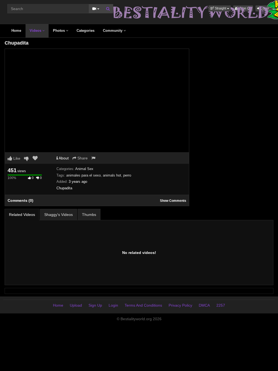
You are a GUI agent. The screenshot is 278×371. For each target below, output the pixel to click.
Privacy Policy (180, 305)
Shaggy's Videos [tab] (58, 214)
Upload (76, 305)
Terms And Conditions (143, 305)
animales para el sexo (83, 175)
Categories (85, 31)
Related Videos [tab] (22, 214)
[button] (219, 8)
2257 (220, 305)
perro (127, 175)
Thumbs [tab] (89, 214)
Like (16, 158)
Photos (59, 31)
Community (113, 31)
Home (16, 31)
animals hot (112, 175)
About (63, 158)
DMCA (204, 305)
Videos (36, 31)
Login (113, 305)
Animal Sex (84, 169)
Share (82, 158)
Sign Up (95, 305)
